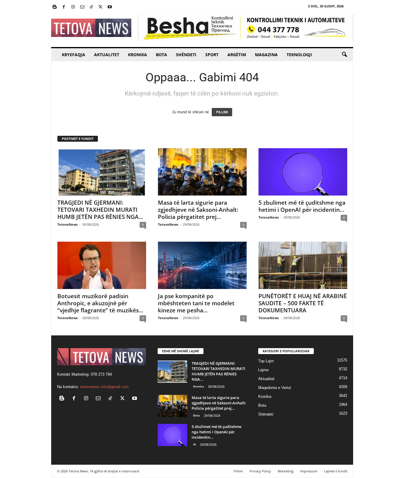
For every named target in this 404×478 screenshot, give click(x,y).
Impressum (308, 471)
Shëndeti (186, 54)
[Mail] (82, 7)
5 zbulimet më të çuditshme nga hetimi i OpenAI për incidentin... (301, 206)
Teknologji (299, 54)
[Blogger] (54, 7)
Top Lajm (266, 361)
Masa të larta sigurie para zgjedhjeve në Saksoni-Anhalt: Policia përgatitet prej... (198, 210)
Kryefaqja (73, 54)
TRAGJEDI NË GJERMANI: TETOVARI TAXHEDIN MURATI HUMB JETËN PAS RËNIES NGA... (100, 210)
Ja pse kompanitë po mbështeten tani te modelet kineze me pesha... (196, 303)
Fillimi (238, 471)
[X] (100, 7)
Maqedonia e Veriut (274, 387)
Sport (212, 54)
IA (194, 444)
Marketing (285, 471)
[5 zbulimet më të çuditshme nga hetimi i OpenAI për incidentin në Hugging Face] (302, 172)
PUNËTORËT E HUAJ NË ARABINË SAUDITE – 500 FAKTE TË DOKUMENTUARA (302, 303)
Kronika (137, 54)
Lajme (263, 370)
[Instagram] (73, 7)
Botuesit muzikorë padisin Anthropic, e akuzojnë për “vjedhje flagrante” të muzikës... (100, 303)
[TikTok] (91, 7)
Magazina (266, 54)
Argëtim (236, 54)
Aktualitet (106, 54)
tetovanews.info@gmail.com (104, 387)
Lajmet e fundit (336, 471)
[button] (344, 54)
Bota (161, 54)
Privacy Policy (260, 471)
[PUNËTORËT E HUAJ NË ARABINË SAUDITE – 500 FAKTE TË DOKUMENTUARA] (302, 265)
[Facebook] (63, 7)
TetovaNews (67, 224)
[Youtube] (109, 7)
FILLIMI (222, 112)
